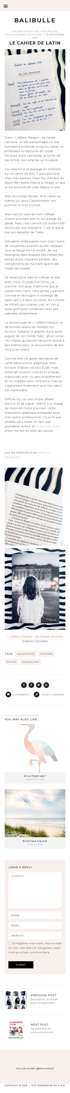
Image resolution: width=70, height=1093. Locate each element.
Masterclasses (15, 34)
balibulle (35, 20)
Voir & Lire (34, 34)
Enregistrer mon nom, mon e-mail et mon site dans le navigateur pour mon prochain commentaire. (34, 948)
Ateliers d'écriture (25, 31)
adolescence (26, 653)
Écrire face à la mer (35, 841)
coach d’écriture (48, 426)
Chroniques (49, 31)
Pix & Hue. (59, 1085)
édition (11, 661)
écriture (47, 653)
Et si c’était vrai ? (35, 776)
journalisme (30, 661)
